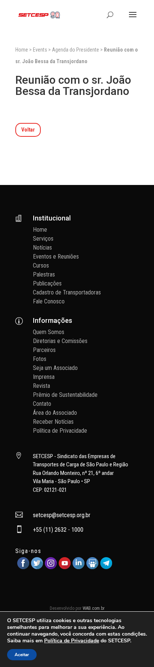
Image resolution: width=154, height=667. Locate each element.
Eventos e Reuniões (56, 256)
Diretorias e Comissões (60, 341)
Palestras (44, 274)
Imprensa (44, 376)
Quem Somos (48, 332)
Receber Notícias (53, 421)
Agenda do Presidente (75, 50)
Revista (41, 385)
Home (21, 50)
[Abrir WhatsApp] (135, 648)
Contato (42, 403)
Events (40, 50)
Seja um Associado (55, 367)
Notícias (42, 247)
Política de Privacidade (60, 430)
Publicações (47, 283)
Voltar (28, 130)
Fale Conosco (49, 301)
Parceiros (44, 349)
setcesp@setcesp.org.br (61, 515)
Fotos (39, 358)
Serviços (43, 238)
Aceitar (22, 655)
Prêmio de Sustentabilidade (65, 394)
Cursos (41, 265)
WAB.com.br (94, 608)
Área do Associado (55, 412)
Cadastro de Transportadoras (67, 292)
